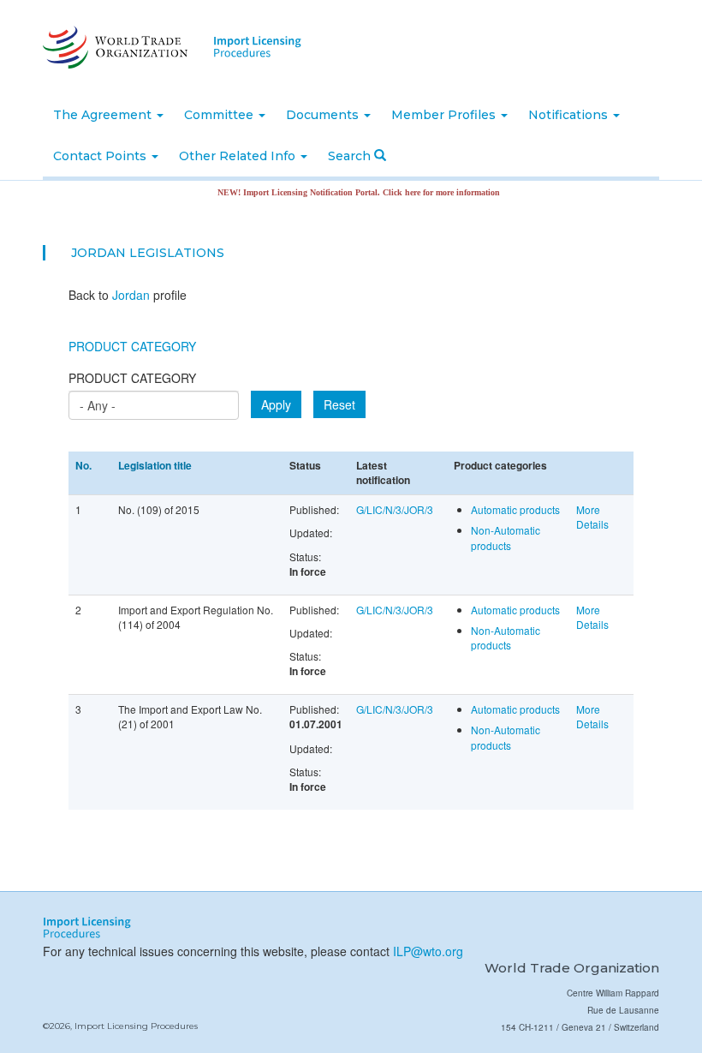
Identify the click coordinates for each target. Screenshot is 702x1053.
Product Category (132, 346)
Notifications (569, 115)
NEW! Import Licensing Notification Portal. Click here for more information (344, 192)
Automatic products (515, 509)
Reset (339, 404)
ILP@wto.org (428, 951)
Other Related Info (239, 156)
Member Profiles (445, 115)
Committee (220, 115)
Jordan (98, 252)
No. (83, 465)
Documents (324, 115)
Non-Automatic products (505, 537)
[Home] (113, 47)
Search (351, 156)
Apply (276, 404)
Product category (132, 377)
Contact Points (101, 156)
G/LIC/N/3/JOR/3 (394, 509)
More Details (592, 516)
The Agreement (104, 115)
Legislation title (155, 465)
